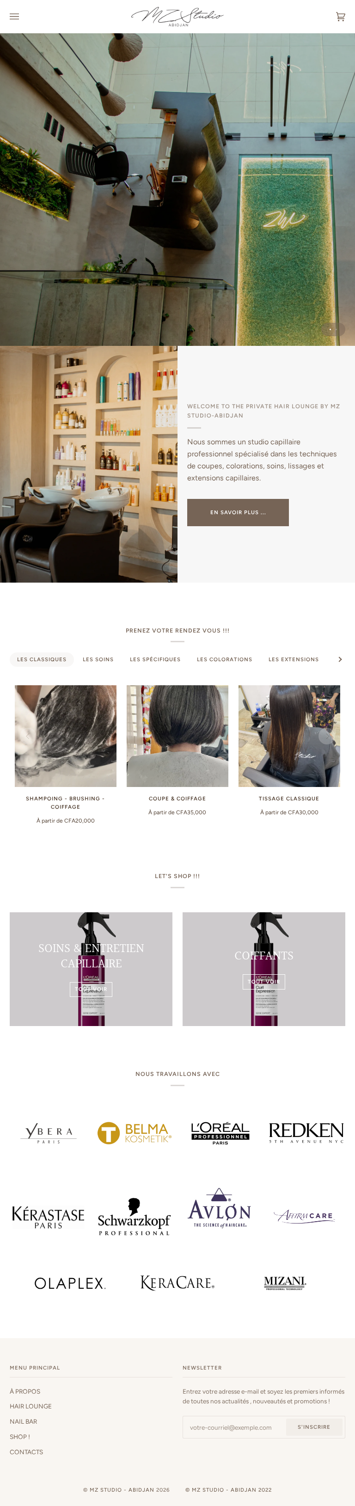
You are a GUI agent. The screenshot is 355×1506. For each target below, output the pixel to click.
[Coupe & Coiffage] (177, 736)
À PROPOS (25, 1391)
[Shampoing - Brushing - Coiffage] (65, 736)
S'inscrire (314, 1427)
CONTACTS (26, 1452)
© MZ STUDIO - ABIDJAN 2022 (228, 1490)
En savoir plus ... (238, 512)
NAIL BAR (23, 1421)
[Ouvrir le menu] (23, 16)
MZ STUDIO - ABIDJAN (122, 1490)
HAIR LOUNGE (31, 1406)
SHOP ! (20, 1436)
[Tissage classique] (289, 736)
